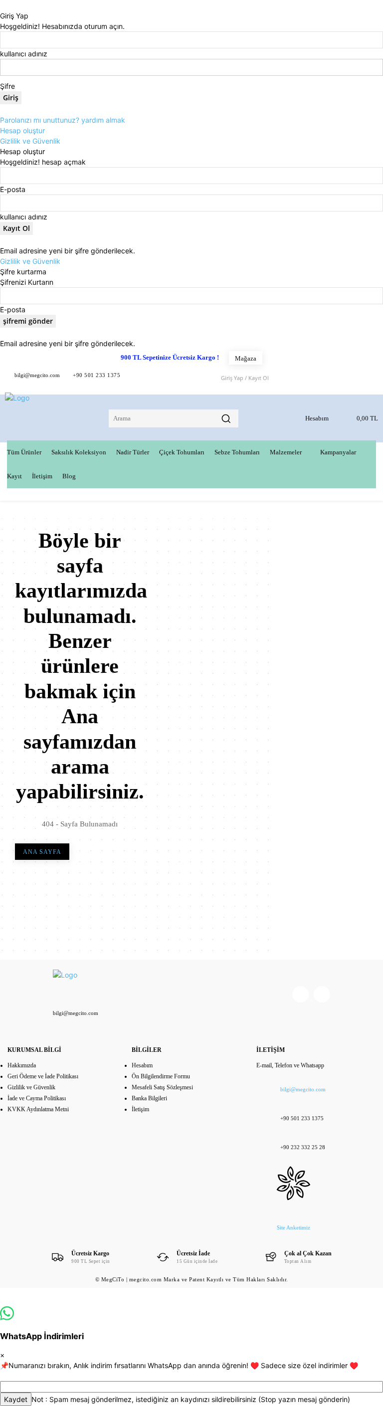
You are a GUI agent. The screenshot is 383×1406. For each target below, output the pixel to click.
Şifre (7, 86)
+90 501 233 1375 (96, 375)
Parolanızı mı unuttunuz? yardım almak (62, 120)
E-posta (12, 189)
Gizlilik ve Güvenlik (30, 141)
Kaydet (15, 1399)
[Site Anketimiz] (293, 1176)
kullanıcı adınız (23, 53)
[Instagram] (322, 994)
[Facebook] (136, 377)
